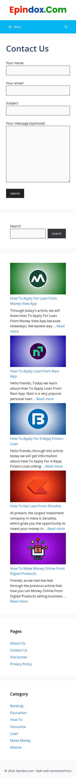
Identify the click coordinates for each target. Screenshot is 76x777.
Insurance (18, 726)
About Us (17, 643)
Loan (14, 733)
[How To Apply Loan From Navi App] (38, 352)
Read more (45, 398)
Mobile (15, 747)
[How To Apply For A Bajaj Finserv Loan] (38, 419)
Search (15, 226)
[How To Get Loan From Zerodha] (38, 487)
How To (16, 719)
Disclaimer (18, 657)
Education (18, 712)
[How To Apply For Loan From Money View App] (38, 279)
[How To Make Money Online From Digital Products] (38, 549)
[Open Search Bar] (66, 26)
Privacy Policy (21, 664)
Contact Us (18, 650)
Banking (16, 705)
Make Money (20, 740)
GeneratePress (61, 771)
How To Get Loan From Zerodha (35, 506)
